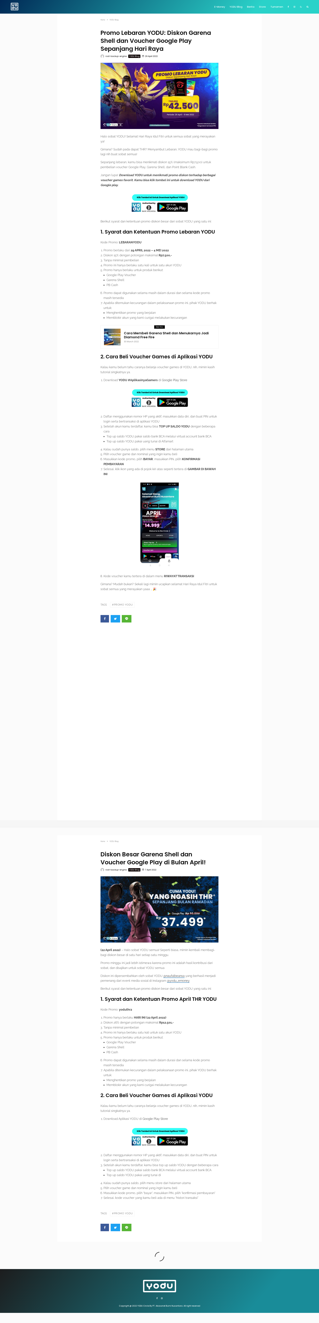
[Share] (105, 618)
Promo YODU (123, 604)
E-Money (219, 6)
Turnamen (276, 6)
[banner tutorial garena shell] (112, 337)
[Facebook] (288, 7)
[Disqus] (159, 674)
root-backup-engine (116, 56)
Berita (250, 6)
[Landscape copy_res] (159, 909)
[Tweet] (115, 618)
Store (262, 6)
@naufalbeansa (174, 976)
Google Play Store (174, 380)
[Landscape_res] (159, 96)
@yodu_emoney (178, 980)
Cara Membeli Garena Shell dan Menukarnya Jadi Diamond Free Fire (166, 335)
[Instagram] (294, 7)
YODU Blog (236, 6)
